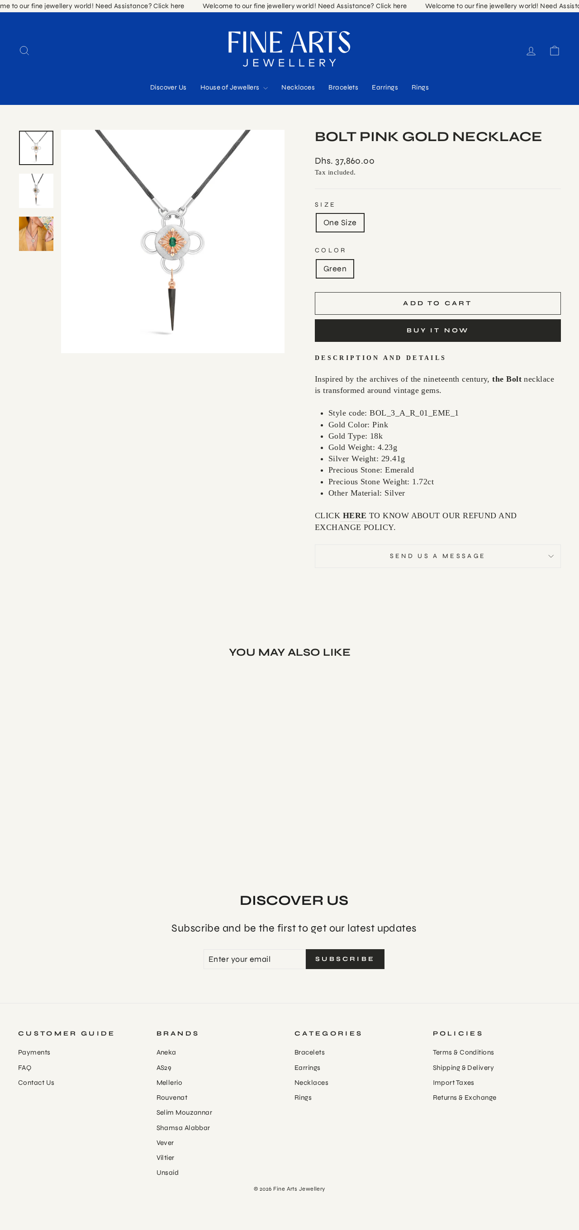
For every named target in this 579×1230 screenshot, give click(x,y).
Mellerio (170, 1083)
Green (334, 269)
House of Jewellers (230, 87)
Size (325, 204)
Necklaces (298, 87)
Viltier (166, 1158)
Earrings (385, 87)
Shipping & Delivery (463, 1068)
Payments (34, 1052)
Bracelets (343, 87)
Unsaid (168, 1172)
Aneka (166, 1052)
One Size (340, 222)
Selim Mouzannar (185, 1112)
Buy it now (438, 330)
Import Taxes (454, 1083)
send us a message (438, 556)
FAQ (24, 1068)
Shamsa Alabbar (183, 1128)
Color (331, 250)
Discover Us (168, 87)
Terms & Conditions (463, 1052)
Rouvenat (172, 1097)
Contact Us (36, 1083)
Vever (165, 1143)
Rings (420, 87)
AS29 (164, 1068)
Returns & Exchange (465, 1097)
